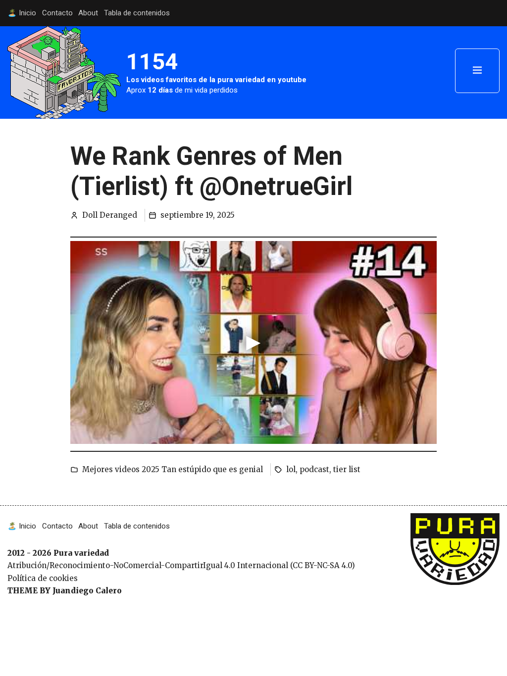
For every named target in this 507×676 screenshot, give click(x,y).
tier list (346, 469)
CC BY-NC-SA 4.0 (322, 565)
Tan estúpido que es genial (212, 469)
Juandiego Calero (87, 590)
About (88, 12)
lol (291, 469)
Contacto (57, 12)
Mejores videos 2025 (120, 469)
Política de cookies (42, 578)
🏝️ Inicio (21, 12)
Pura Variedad (436, 518)
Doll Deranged (109, 215)
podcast (314, 469)
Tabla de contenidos (137, 12)
